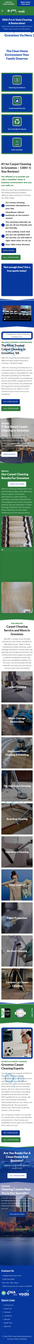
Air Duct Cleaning (17, 950)
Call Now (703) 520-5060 (8, 3)
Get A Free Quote (10, 401)
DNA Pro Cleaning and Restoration (16, 368)
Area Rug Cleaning (17, 818)
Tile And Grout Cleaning (17, 785)
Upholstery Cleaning (17, 851)
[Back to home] (17, 10)
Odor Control (17, 884)
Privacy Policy (13, 1339)
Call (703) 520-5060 (10, 257)
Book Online (8, 250)
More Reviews (9, 454)
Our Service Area (17, 1214)
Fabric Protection (17, 917)
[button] (2, 10)
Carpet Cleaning (17, 686)
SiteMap (23, 1339)
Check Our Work (17, 484)
